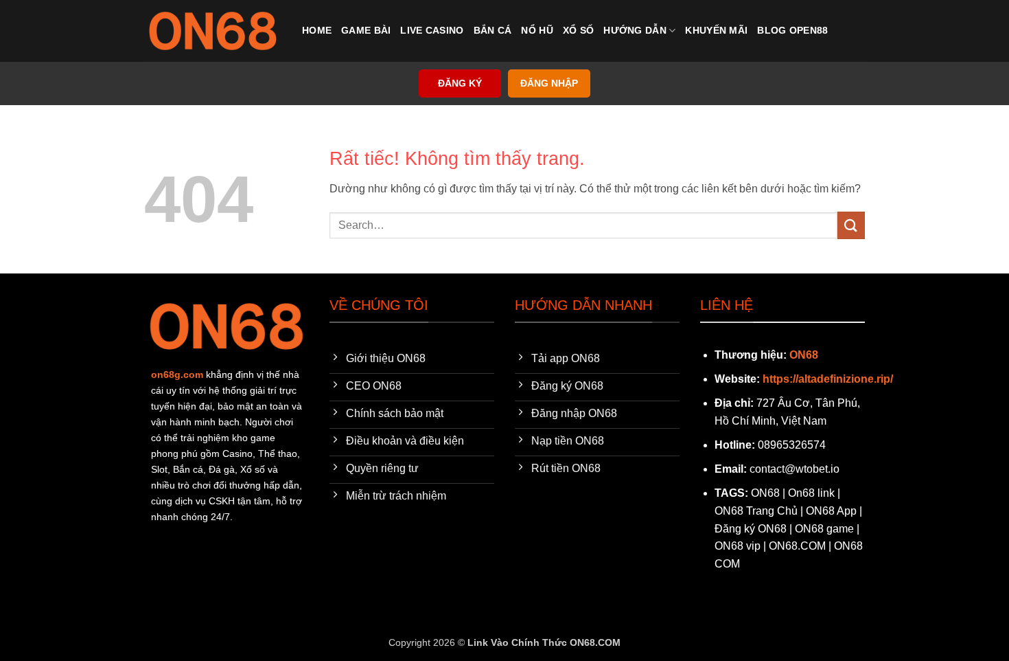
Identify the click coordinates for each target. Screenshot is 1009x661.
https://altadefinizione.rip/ (828, 379)
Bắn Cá (493, 30)
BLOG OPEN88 (792, 30)
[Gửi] (851, 225)
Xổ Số (578, 30)
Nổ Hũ (537, 30)
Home (317, 30)
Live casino (431, 30)
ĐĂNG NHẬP (549, 83)
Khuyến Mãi (716, 30)
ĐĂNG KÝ (460, 83)
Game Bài (366, 30)
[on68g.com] (212, 31)
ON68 (803, 355)
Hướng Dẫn (634, 30)
